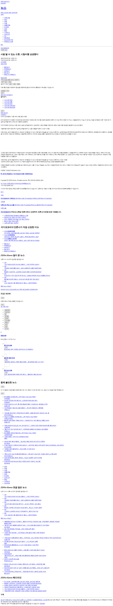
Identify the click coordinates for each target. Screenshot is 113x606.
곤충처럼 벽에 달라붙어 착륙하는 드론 (16, 215)
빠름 (18, 84)
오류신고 (23, 600)
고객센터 (29, 600)
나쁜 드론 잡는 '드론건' (11, 223)
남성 (6, 82)
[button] (7, 67)
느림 (10, 84)
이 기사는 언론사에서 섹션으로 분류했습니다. (16, 183)
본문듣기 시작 (5, 91)
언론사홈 (3, 208)
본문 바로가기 (5, 1)
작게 (11, 100)
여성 (10, 82)
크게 (11, 103)
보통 (14, 84)
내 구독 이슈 (4, 306)
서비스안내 (16, 600)
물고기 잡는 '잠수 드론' (11, 221)
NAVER (42, 603)
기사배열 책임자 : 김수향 (40, 600)
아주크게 (12, 105)
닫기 (2, 192)
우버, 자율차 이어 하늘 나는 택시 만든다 (16, 219)
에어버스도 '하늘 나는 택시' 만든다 (15, 217)
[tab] (7, 18)
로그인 (3, 600)
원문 (3, 62)
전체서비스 (8, 600)
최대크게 (12, 107)
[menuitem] (58, 67)
